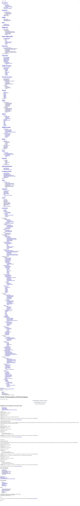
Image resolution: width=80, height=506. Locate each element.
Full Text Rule (4, 474)
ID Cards (8, 329)
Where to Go (7, 342)
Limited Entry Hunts (8, 118)
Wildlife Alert (5, 27)
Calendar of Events (6, 176)
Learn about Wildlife (8, 87)
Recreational (5, 2)
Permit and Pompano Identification (6, 471)
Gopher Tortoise (9, 270)
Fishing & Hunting (6, 4)
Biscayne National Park (18, 419)
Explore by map (7, 135)
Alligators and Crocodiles (10, 246)
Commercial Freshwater (8, 13)
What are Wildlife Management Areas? (9, 154)
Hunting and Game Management (9, 183)
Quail (6, 314)
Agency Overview (6, 192)
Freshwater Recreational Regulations (10, 32)
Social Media (5, 199)
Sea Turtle (6, 74)
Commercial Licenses (8, 224)
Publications (5, 97)
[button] (5, 25)
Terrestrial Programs (6, 60)
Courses (6, 143)
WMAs (3, 150)
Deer (4, 121)
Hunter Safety (9, 308)
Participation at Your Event (7, 206)
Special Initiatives (6, 61)
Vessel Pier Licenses (6, 15)
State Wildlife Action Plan (8, 63)
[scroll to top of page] (0, 475)
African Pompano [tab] (4, 408)
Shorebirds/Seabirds (8, 42)
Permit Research (4, 469)
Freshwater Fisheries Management (11, 360)
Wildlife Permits (6, 19)
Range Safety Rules (8, 348)
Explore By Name (9, 339)
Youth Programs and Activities (11, 385)
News (4, 194)
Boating (3, 139)
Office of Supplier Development (6, 489)
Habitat (5, 93)
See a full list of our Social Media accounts (6, 478)
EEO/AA (3, 491)
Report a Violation (6, 29)
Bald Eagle (6, 70)
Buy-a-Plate (6, 216)
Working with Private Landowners (11, 277)
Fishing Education (7, 105)
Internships (5, 210)
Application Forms (6, 24)
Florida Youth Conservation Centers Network (11, 354)
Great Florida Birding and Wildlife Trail (12, 320)
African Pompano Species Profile (6, 472)
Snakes (6, 43)
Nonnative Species (6, 68)
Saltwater (5, 95)
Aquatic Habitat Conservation (11, 280)
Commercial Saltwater (8, 12)
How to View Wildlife (8, 130)
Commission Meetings (7, 190)
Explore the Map (7, 155)
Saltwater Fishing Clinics (8, 110)
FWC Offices (5, 200)
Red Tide (6, 289)
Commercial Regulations (8, 103)
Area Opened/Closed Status (9, 153)
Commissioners (6, 191)
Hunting (4, 113)
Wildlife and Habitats (6, 65)
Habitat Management (6, 80)
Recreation (4, 158)
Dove (4, 122)
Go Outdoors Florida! (6, 171)
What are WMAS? (7, 134)
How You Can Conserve (7, 76)
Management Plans (7, 83)
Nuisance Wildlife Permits (8, 230)
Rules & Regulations (6, 193)
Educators (6, 86)
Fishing (3, 100)
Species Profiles (7, 267)
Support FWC (5, 213)
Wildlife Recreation (6, 127)
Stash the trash (5, 146)
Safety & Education (6, 141)
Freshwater (6, 286)
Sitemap (3, 492)
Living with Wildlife (8, 243)
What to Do (6, 136)
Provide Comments (7, 111)
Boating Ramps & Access (7, 174)
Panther (6, 73)
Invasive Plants (7, 81)
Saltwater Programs (6, 59)
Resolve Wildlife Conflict (7, 36)
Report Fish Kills (9, 252)
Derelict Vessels (7, 332)
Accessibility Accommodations (8, 8)
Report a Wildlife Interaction (7, 47)
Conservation (5, 55)
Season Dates (7, 117)
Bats (5, 40)
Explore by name (9, 323)
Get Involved (5, 208)
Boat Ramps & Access (7, 145)
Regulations (5, 115)
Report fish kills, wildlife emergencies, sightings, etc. (11, 48)
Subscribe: (13, 478)
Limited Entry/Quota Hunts (9, 6)
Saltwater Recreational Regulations (10, 31)
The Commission (4, 482)
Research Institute (7, 182)
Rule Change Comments (7, 203)
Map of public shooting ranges (8, 169)
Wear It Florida (6, 147)
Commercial (4, 10)
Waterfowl (5, 124)
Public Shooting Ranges (7, 120)
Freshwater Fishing (6, 102)
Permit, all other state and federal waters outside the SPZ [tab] (9, 409)
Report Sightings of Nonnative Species (10, 51)
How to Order (7, 5)
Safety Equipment (7, 142)
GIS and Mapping (6, 92)
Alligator (6, 69)
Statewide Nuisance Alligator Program (10, 49)
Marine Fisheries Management (9, 186)
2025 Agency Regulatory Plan (33, 498)
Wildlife (4, 17)
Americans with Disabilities (5, 490)
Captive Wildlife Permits (7, 20)
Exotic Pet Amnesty (6, 79)
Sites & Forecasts (9, 298)
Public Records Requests (8, 376)
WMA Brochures (7, 116)
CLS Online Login (7, 14)
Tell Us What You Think (7, 202)
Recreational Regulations (8, 108)
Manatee (6, 72)
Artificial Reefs (6, 177)
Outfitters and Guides (6, 164)
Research (4, 90)
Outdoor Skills (9, 283)
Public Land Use (6, 7)
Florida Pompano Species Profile (6, 473)
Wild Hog (5, 125)
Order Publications (6, 204)
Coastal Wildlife (7, 62)
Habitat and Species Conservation (9, 185)
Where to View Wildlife (8, 129)
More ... (3, 22)
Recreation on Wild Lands (7, 133)
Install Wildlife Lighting (7, 78)
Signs (4, 205)
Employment (5, 211)
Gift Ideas (6, 214)
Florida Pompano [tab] (4, 407)
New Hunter (5, 119)
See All (6, 34)
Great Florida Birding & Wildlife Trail (9, 175)
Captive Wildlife (7, 30)
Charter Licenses (7, 227)
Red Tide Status (7, 50)
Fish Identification (7, 104)
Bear (6, 39)
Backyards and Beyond (8, 131)
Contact (3, 197)
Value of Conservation (7, 57)
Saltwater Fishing (6, 107)
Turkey (5, 123)
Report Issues (5, 45)
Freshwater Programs (6, 58)
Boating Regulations (8, 33)
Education (5, 85)
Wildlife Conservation (6, 67)
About (3, 180)
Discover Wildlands (7, 351)
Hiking (8, 345)
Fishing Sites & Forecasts (7, 173)
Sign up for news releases (8, 195)
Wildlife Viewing (7, 162)
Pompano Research (4, 470)
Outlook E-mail (4, 485)
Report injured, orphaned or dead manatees (11, 52)
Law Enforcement (9, 382)
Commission (4, 188)
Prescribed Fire (7, 82)
